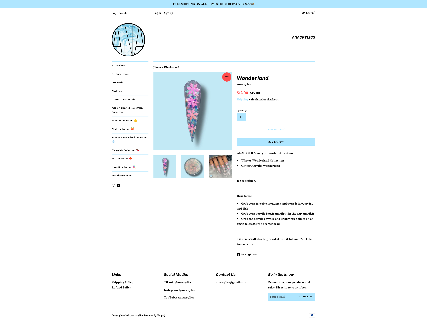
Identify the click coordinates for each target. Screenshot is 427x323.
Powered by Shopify (155, 315)
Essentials (117, 82)
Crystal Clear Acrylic (124, 99)
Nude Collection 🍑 (123, 129)
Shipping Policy (122, 282)
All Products (119, 65)
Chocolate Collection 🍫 (125, 150)
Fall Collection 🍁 (122, 158)
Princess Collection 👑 (124, 120)
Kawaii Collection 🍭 (124, 167)
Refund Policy (121, 287)
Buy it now (276, 141)
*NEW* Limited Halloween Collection (127, 110)
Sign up (168, 13)
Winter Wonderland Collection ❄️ (129, 140)
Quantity (242, 110)
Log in (157, 13)
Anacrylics (137, 315)
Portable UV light (122, 175)
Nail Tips (117, 91)
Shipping (243, 99)
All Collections (120, 74)
